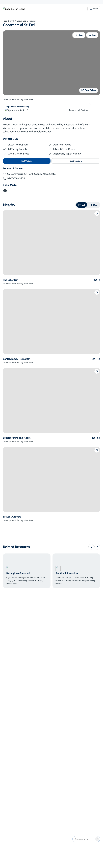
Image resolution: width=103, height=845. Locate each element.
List (83, 205)
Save (94, 35)
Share (81, 35)
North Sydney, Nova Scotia (31, 173)
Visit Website (35, 161)
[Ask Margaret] (97, 839)
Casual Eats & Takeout (26, 21)
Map (95, 205)
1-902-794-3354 (16, 178)
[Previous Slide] (91, 546)
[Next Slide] (97, 546)
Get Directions (81, 162)
